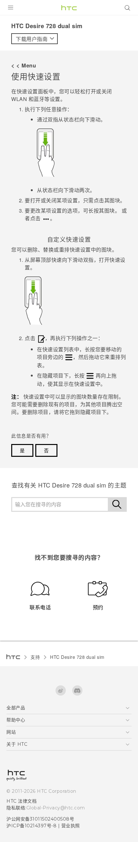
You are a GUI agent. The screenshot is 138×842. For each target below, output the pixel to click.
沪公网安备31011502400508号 (40, 819)
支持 (35, 657)
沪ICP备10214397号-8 (31, 826)
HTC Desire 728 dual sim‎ (77, 657)
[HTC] (69, 8)
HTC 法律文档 (21, 801)
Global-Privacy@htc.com (55, 808)
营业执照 (70, 826)
